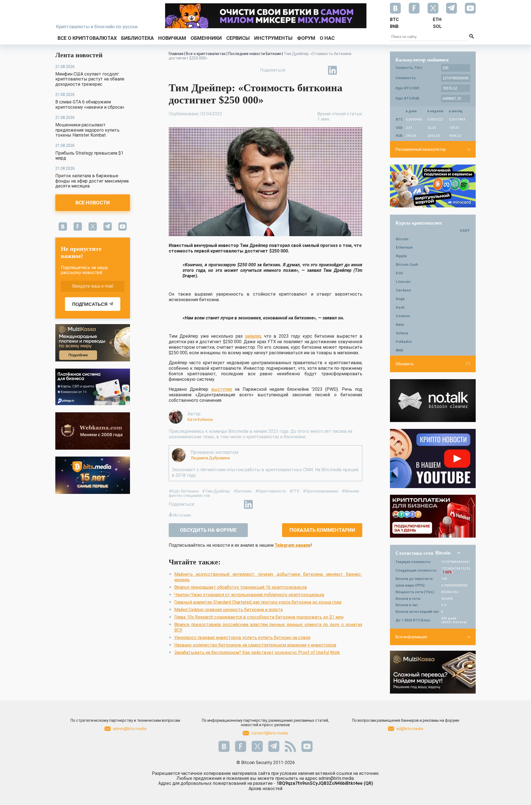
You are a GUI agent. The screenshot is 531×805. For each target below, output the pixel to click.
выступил (221, 389)
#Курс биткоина (184, 491)
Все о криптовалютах (87, 38)
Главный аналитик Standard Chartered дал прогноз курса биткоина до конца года (257, 602)
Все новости (93, 202)
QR (368, 783)
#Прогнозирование (320, 491)
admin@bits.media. (337, 778)
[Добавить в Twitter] (307, 70)
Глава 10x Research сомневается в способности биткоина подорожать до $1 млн (258, 617)
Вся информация (411, 637)
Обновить (404, 364)
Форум (306, 38)
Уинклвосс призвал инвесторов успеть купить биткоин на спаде (242, 637)
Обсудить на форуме (208, 530)
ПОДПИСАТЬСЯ (90, 304)
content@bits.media (269, 733)
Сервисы (238, 38)
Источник (182, 515)
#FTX (294, 491)
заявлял (253, 336)
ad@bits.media (409, 728)
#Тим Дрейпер (216, 491)
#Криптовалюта (270, 491)
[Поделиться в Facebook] (294, 70)
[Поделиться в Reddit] (357, 70)
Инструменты (273, 38)
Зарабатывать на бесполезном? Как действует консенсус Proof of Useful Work (257, 652)
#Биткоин (242, 491)
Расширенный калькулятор (420, 149)
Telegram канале (293, 545)
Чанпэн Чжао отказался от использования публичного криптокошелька (249, 594)
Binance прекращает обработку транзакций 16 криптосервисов (240, 587)
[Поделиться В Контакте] (345, 70)
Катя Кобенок (200, 419)
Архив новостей (265, 788)
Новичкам (172, 38)
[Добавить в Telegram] (319, 70)
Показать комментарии (322, 530)
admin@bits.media (129, 728)
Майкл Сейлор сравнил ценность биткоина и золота (228, 609)
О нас (327, 38)
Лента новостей (79, 55)
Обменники (206, 38)
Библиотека (137, 38)
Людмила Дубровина (210, 458)
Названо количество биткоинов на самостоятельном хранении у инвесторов (255, 645)
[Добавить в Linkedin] (332, 70)
